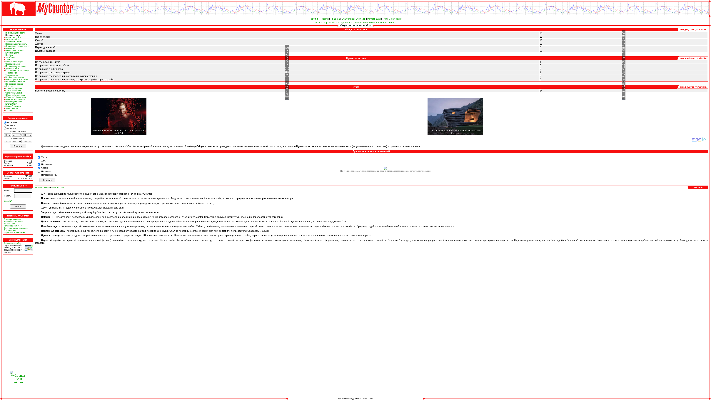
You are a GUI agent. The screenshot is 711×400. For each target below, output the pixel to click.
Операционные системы (17, 46)
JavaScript (10, 57)
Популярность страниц (16, 66)
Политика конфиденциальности (370, 22)
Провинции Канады (14, 102)
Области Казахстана (15, 95)
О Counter (345, 22)
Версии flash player (14, 62)
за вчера (11, 125)
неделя (38, 187)
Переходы (46, 171)
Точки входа (11, 73)
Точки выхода (11, 75)
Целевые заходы (49, 175)
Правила (335, 19)
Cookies (9, 55)
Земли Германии (13, 106)
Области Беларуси (14, 93)
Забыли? (8, 201)
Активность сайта (13, 42)
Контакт (393, 22)
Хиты (43, 161)
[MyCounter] (18, 16)
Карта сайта (330, 22)
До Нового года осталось (16, 228)
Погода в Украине (12, 219)
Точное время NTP (13, 226)
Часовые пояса (12, 64)
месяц (47, 187)
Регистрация (374, 19)
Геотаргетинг (10, 230)
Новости (324, 19)
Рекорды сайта (12, 39)
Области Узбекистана (15, 97)
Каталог (317, 22)
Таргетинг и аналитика (14, 232)
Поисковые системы (15, 82)
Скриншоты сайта (12, 243)
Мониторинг (395, 19)
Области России (13, 90)
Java (7, 59)
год (62, 187)
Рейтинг (314, 19)
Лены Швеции (11, 108)
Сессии (44, 168)
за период (11, 128)
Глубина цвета (12, 53)
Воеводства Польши (15, 99)
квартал (55, 187)
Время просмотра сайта (16, 79)
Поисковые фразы (14, 84)
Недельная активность (16, 44)
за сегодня (12, 122)
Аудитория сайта (13, 37)
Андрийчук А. (356, 399)
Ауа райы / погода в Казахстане (13, 222)
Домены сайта (12, 68)
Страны (9, 86)
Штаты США (11, 104)
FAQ (385, 19)
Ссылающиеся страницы (17, 70)
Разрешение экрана (14, 50)
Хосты (44, 157)
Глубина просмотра (14, 77)
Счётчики (360, 19)
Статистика (348, 19)
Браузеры (10, 48)
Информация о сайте (15, 33)
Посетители (46, 164)
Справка (9, 110)
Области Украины (13, 88)
